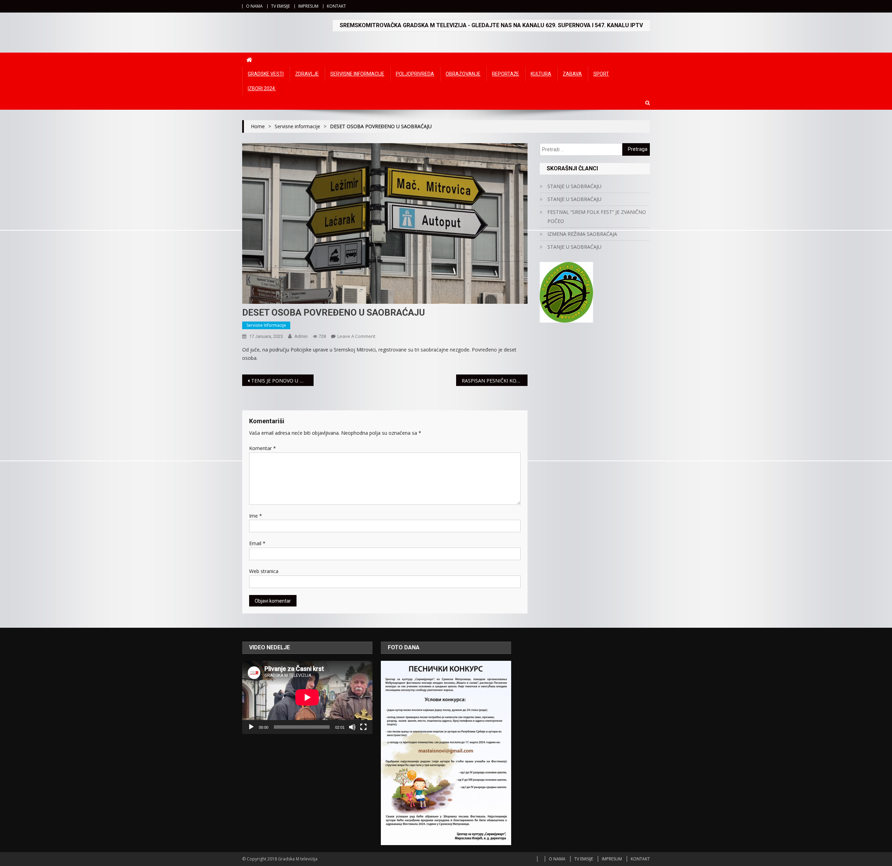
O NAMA (254, 6)
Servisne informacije (357, 74)
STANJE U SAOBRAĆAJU (574, 186)
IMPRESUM (308, 6)
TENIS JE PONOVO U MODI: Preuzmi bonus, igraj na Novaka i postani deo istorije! (282, 380)
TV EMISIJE (280, 6)
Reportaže (505, 74)
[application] (307, 697)
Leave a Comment (356, 336)
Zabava (572, 74)
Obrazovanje (463, 74)
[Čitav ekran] (363, 727)
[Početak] (251, 727)
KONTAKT (336, 6)
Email (257, 543)
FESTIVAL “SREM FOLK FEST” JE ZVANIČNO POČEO (596, 216)
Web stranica (263, 571)
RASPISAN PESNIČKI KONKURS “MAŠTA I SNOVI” (495, 380)
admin (301, 336)
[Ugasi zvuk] (352, 727)
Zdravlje (307, 74)
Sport (601, 74)
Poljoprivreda (415, 74)
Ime (255, 515)
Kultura (541, 74)
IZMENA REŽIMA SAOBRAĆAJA (582, 234)
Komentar (262, 448)
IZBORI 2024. (262, 88)
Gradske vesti (266, 74)
